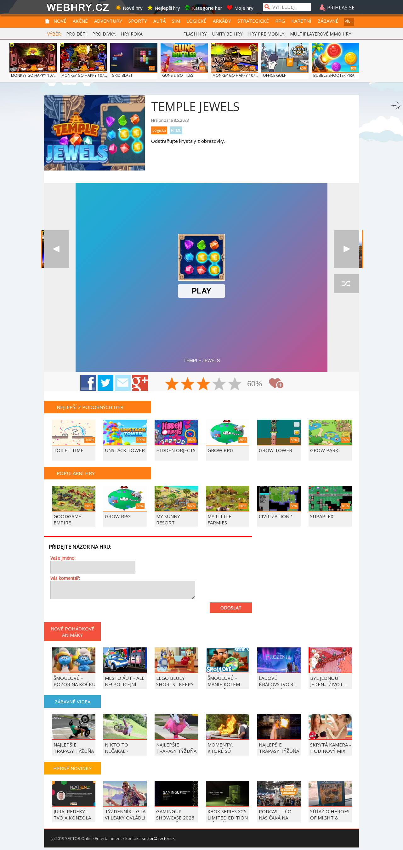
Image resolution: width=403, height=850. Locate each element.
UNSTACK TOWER (125, 450)
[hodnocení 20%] (172, 384)
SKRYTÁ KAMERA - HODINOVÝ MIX (330, 747)
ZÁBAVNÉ (328, 21)
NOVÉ (60, 21)
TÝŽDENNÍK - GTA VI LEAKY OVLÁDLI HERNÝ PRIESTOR (125, 817)
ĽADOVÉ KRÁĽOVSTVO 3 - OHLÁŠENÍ (278, 684)
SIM (176, 21)
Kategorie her (207, 8)
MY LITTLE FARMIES (219, 519)
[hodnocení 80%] (219, 384)
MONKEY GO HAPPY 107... (34, 75)
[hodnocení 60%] (204, 384)
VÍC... (349, 21)
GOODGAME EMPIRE (67, 519)
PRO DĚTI (76, 34)
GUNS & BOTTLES (177, 75)
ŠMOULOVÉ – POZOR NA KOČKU (74, 681)
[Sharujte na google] (140, 383)
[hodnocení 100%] (235, 384)
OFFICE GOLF (274, 75)
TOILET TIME (68, 450)
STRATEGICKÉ (253, 21)
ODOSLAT (230, 608)
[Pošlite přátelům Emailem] (123, 383)
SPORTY (137, 21)
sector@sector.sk (158, 838)
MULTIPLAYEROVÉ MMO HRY (320, 34)
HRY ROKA (132, 34)
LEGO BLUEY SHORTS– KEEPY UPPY (175, 684)
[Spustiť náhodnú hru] (346, 283)
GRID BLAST (122, 75)
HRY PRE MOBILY (266, 34)
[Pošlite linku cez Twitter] (105, 383)
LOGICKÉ (196, 21)
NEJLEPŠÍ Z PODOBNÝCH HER (90, 407)
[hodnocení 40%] (188, 384)
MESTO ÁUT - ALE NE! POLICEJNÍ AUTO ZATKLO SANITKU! (125, 687)
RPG (280, 21)
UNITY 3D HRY (227, 34)
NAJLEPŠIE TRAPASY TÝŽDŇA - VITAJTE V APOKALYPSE (176, 754)
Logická (159, 130)
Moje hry (243, 8)
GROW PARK (324, 450)
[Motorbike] (346, 249)
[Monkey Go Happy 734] (56, 249)
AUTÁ (159, 21)
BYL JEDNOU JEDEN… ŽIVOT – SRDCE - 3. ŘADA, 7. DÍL (329, 687)
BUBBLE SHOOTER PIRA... (335, 75)
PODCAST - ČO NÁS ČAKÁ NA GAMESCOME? (275, 817)
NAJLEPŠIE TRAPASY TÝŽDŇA (279, 747)
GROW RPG (220, 450)
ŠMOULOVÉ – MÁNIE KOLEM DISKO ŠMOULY (224, 684)
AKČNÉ (80, 21)
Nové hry (133, 8)
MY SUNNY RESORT (168, 519)
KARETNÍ (301, 21)
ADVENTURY (108, 21)
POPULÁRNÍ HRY (76, 473)
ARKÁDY (222, 21)
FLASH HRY (195, 34)
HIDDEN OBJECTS (176, 450)
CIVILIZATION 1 (276, 516)
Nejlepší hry (167, 8)
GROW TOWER (275, 450)
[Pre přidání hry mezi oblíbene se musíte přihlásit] (276, 383)
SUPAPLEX (321, 516)
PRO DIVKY (103, 34)
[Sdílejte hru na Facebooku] (88, 383)
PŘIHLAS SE (340, 7)
